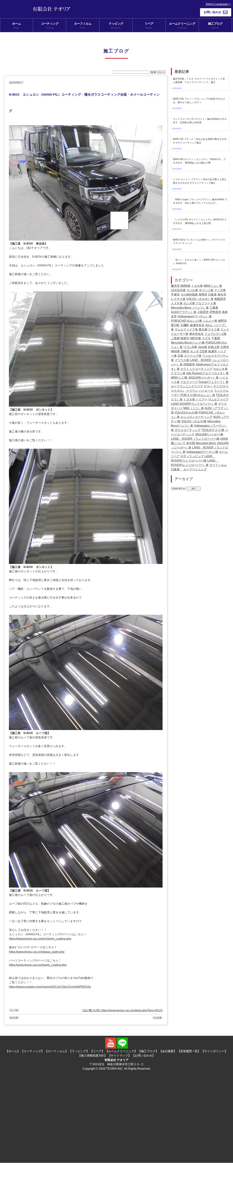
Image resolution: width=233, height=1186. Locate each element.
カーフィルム (83, 25)
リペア (149, 25)
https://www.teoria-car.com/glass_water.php (36, 951)
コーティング (49, 25)
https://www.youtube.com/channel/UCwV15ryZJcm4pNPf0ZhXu (50, 986)
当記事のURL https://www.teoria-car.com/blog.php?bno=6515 (122, 1010)
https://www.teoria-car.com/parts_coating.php (37, 964)
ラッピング (116, 25)
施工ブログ (215, 25)
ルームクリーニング (182, 25)
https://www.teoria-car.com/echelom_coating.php (40, 938)
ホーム (16, 25)
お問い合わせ (212, 12)
